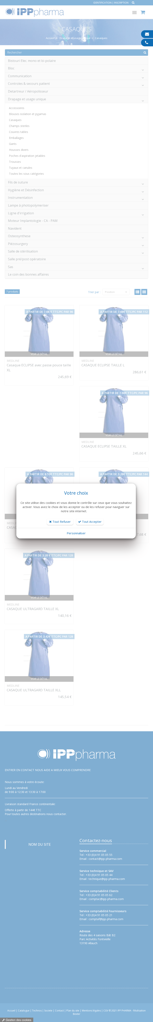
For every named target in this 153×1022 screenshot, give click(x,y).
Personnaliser (76, 533)
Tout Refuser (61, 522)
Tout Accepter (91, 522)
